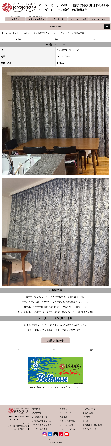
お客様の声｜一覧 (39, 417)
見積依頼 (63, 417)
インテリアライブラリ (41, 425)
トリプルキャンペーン (92, 409)
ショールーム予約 (67, 429)
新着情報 (63, 409)
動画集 (85, 421)
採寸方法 (36, 409)
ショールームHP (66, 425)
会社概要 (86, 417)
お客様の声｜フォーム (41, 421)
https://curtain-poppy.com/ (19, 416)
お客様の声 (42, 33)
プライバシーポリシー (92, 429)
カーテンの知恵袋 (39, 429)
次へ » (92, 39)
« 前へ (18, 39)
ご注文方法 (37, 413)
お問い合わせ (65, 413)
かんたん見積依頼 (67, 421)
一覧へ (55, 39)
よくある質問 (88, 413)
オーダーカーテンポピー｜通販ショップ (18, 33)
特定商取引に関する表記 (93, 425)
